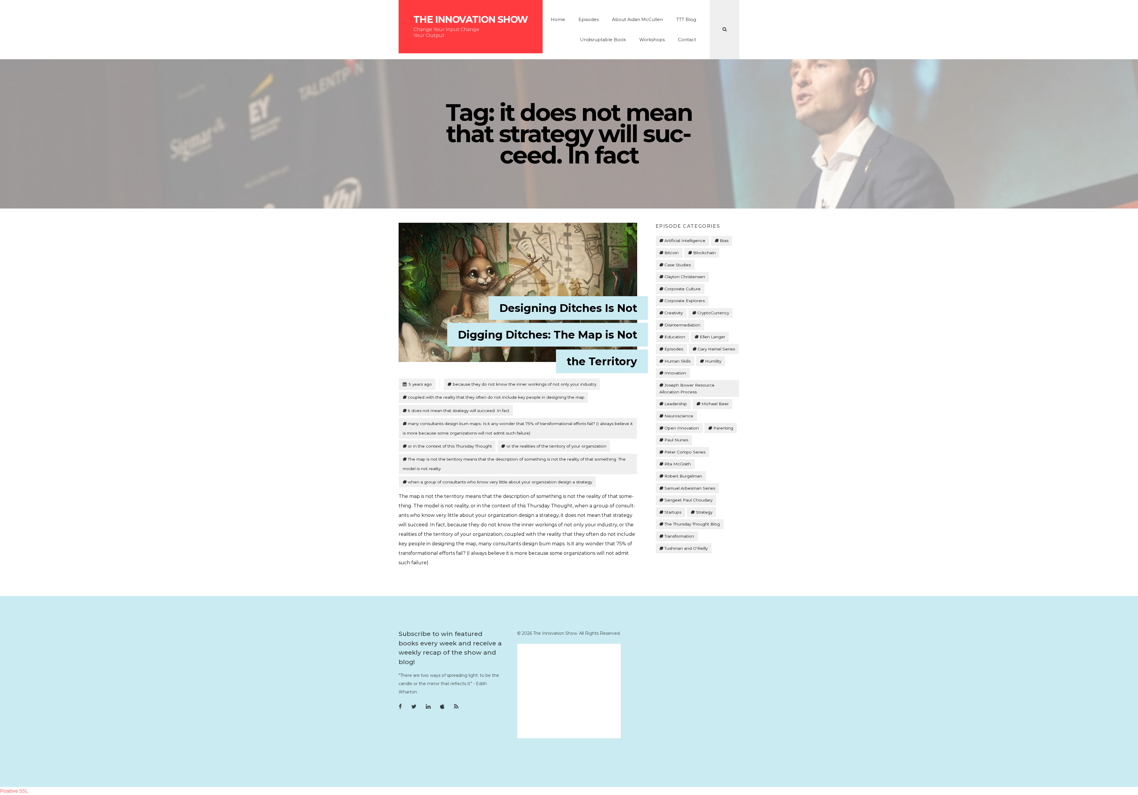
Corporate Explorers (684, 300)
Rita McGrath (677, 463)
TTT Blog (686, 19)
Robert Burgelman (683, 476)
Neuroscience (678, 415)
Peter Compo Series (684, 452)
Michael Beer (715, 403)
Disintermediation (682, 325)
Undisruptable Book (603, 39)
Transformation (679, 536)
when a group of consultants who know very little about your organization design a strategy (500, 482)
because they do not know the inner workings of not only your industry (524, 384)
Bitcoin (671, 252)
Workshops (652, 39)
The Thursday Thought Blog (692, 524)
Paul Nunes (676, 439)
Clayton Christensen (684, 276)
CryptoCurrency (713, 312)
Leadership (675, 403)
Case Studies (677, 264)
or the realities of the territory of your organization (556, 446)
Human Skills (677, 361)
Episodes (588, 19)
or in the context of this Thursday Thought (450, 446)
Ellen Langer (712, 336)
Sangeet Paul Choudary (688, 500)
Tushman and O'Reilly (686, 548)
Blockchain (704, 252)
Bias (724, 240)
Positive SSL (14, 791)
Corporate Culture (682, 288)
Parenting (723, 428)
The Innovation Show (470, 19)
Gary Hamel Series (716, 349)
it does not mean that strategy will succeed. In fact (458, 410)
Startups (672, 512)
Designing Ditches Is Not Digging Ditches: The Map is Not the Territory (547, 335)
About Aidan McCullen (637, 19)
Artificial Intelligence (684, 240)
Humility (713, 361)
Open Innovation (681, 428)
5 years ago (417, 384)
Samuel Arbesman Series (689, 488)
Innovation (675, 373)
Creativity (673, 312)
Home (558, 19)
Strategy (704, 512)
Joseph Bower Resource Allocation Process (687, 388)
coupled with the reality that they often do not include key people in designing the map (496, 397)
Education (674, 336)
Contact (687, 39)
